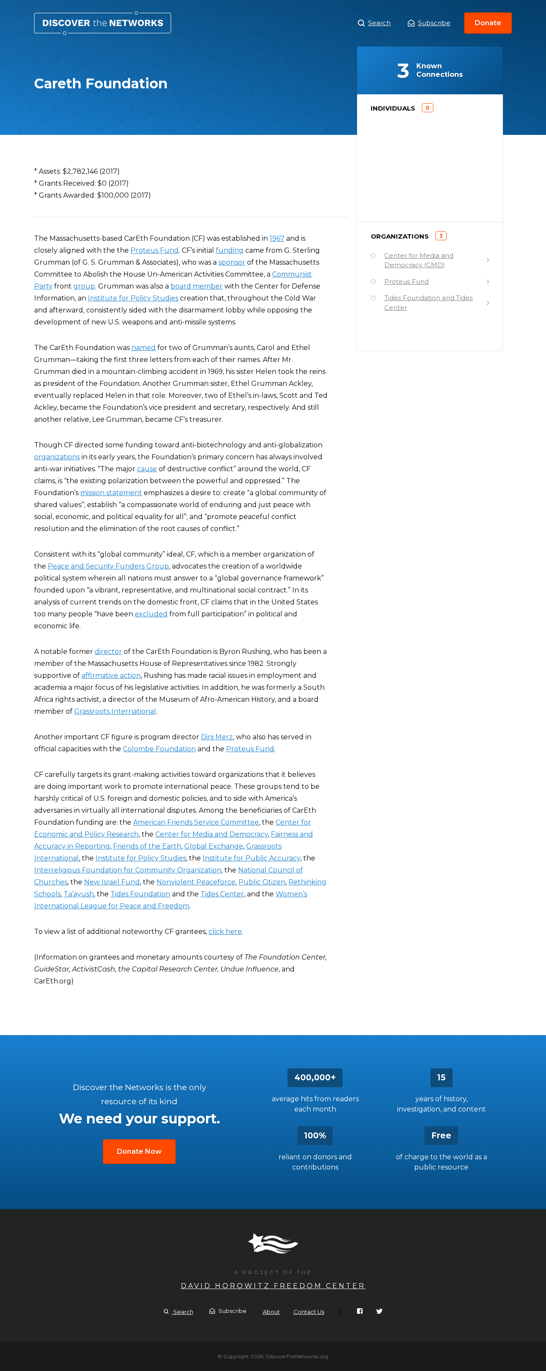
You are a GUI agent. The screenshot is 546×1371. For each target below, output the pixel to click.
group (84, 286)
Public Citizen (261, 882)
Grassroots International (115, 711)
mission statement (111, 493)
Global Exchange (213, 846)
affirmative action (111, 675)
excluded (151, 614)
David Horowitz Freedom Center (273, 1286)
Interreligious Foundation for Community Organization (127, 870)
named (143, 348)
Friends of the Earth (147, 846)
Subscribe (434, 23)
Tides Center (222, 894)
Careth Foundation (102, 23)
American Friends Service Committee (196, 822)
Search (379, 23)
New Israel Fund (112, 882)
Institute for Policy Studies (133, 298)
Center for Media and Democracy (211, 834)
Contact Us (308, 1311)
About (271, 1311)
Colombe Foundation (159, 749)
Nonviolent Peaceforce (196, 882)
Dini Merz (217, 737)
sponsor (231, 262)
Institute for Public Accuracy (251, 858)
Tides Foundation (140, 894)
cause (147, 469)
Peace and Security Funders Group (108, 566)
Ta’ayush (79, 894)
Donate (488, 23)
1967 (277, 238)
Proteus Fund (155, 250)
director (108, 652)
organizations (57, 457)
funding (230, 250)
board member (197, 286)
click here (225, 932)
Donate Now (139, 1151)
